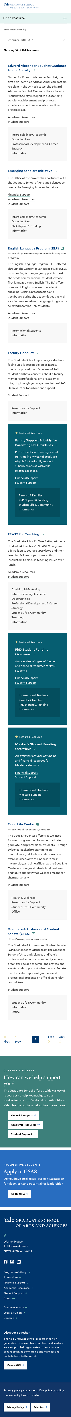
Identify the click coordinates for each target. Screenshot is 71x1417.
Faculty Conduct (21, 353)
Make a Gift (14, 1365)
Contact (9, 1317)
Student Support (18, 121)
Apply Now (18, 1193)
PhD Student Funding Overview (31, 652)
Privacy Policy (15, 1407)
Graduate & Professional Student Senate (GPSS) (33, 931)
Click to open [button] (64, 6)
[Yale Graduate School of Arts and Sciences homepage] (21, 6)
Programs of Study (15, 1272)
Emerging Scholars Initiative (30, 171)
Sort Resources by (15, 29)
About (7, 1298)
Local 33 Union (13, 1312)
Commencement (14, 1307)
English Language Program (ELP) (34, 248)
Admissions (11, 1277)
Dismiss (39, 1407)
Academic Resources (21, 117)
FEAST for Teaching (24, 534)
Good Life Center (22, 824)
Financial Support (19, 194)
